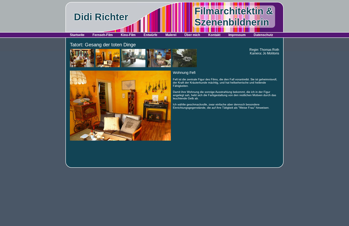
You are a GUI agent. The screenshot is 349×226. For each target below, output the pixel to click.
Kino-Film (128, 35)
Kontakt (214, 35)
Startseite (77, 35)
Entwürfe (150, 35)
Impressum (237, 35)
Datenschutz (263, 35)
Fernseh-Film (103, 35)
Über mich (192, 35)
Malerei (170, 35)
